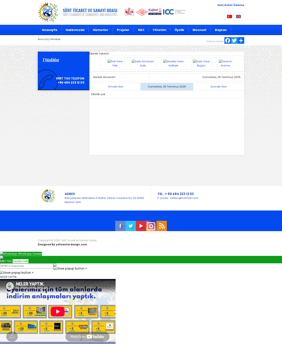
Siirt (141, 30)
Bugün (201, 65)
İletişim (47, 40)
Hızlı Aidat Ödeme (230, 5)
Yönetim (159, 30)
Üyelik (179, 30)
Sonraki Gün (219, 87)
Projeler (123, 30)
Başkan (221, 30)
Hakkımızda (75, 30)
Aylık (143, 65)
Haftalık (173, 65)
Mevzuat (199, 30)
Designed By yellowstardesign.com (62, 244)
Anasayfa (49, 30)
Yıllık (115, 65)
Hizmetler (100, 30)
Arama (225, 65)
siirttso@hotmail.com (184, 198)
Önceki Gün (115, 87)
